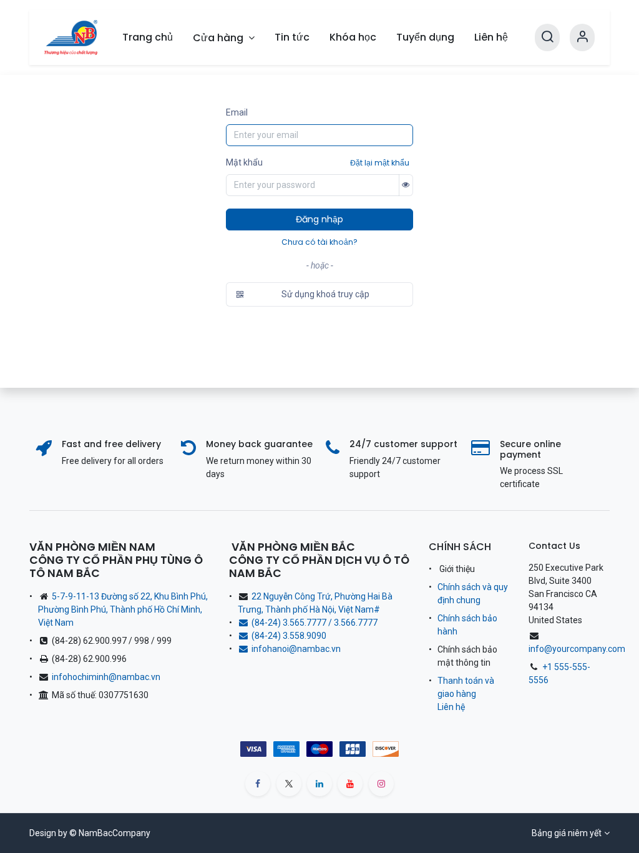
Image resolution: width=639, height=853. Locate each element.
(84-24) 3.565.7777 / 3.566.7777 (314, 623)
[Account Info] (582, 37)
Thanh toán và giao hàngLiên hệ (465, 694)
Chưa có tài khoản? (319, 242)
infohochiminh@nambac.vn (106, 677)
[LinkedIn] (319, 783)
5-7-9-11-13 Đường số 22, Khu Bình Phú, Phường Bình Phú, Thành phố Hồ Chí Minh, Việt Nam (123, 609)
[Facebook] (257, 783)
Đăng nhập (319, 219)
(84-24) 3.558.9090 (290, 636)
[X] (288, 783)
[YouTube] (350, 783)
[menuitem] (147, 37)
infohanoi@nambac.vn (296, 649)
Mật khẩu (244, 162)
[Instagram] (381, 783)
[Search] (547, 37)
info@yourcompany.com (577, 649)
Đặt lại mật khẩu (379, 162)
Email (237, 112)
